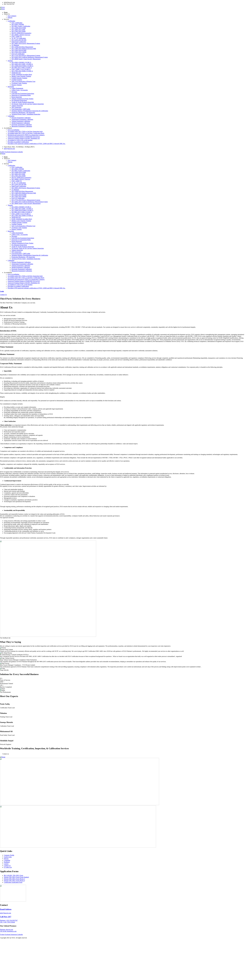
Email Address (5, 909)
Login (2, 291)
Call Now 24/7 (5, 917)
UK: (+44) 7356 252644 (7, 922)
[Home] (2, 153)
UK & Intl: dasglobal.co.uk (8, 931)
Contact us (5, 754)
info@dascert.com (5, 913)
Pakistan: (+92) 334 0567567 (9, 920)
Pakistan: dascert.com (6, 929)
